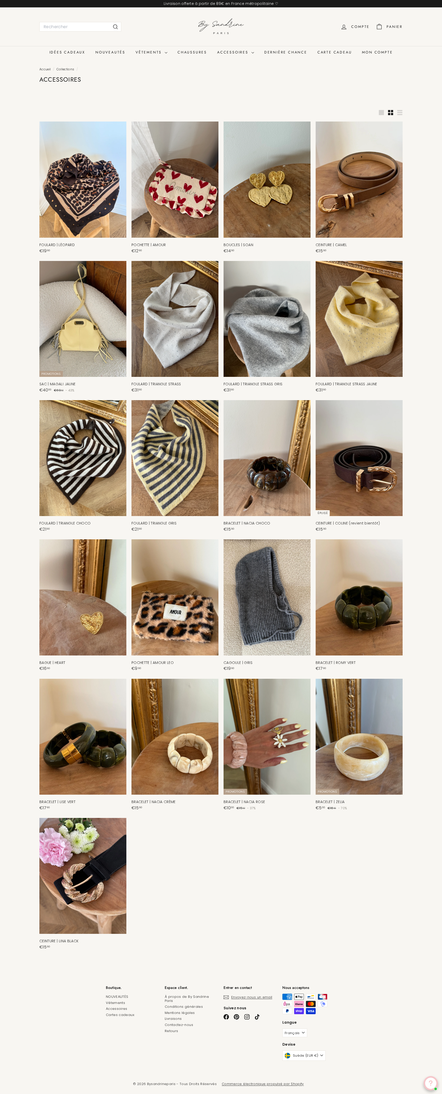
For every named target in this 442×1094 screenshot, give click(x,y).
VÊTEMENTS (149, 52)
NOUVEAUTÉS (110, 52)
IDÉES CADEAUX (67, 52)
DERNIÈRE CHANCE (285, 52)
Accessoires (116, 1008)
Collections (66, 69)
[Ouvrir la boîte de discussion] (431, 1083)
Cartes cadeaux (120, 1014)
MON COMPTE (377, 52)
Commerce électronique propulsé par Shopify (263, 1083)
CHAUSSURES (192, 52)
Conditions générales (184, 1006)
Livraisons (173, 1018)
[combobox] (80, 26)
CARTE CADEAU (334, 52)
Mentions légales (180, 1012)
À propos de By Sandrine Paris (187, 998)
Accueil (45, 69)
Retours (171, 1031)
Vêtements (115, 1002)
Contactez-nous (179, 1024)
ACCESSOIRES (233, 52)
